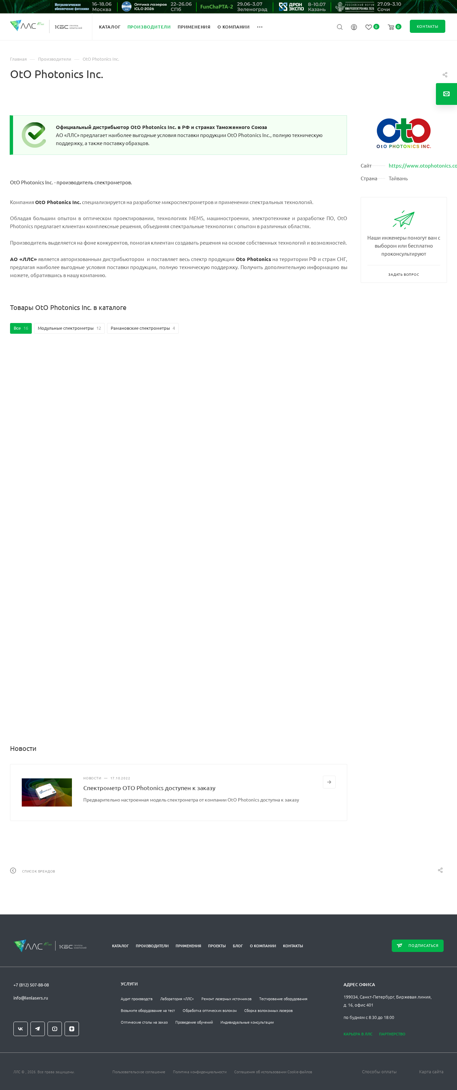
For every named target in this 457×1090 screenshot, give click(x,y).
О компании (263, 946)
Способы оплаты (379, 1071)
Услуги (129, 984)
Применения (188, 946)
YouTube (55, 1029)
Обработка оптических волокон (210, 1010)
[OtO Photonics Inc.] (404, 133)
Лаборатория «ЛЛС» (177, 998)
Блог (238, 946)
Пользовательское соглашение (138, 1071)
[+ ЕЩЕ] (263, 26)
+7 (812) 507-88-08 (31, 984)
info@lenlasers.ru (30, 998)
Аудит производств (137, 998)
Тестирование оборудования (283, 998)
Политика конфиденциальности (199, 1071)
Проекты (217, 946)
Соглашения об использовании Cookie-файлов (273, 1071)
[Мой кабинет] (354, 28)
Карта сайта (431, 1071)
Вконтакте (20, 1029)
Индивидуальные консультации (247, 1022)
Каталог (120, 946)
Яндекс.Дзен (72, 1029)
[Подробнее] (329, 782)
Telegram (37, 1029)
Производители (152, 946)
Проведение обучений (194, 1022)
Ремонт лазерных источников (226, 998)
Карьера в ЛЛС (358, 1034)
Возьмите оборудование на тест (148, 1010)
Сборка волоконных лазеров (268, 1010)
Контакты (293, 946)
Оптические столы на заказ (144, 1022)
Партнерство (392, 1034)
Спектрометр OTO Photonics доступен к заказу (149, 787)
